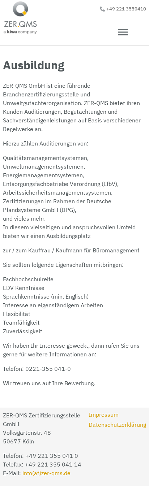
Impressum (104, 414)
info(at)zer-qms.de (46, 473)
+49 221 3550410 (126, 9)
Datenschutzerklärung (117, 424)
